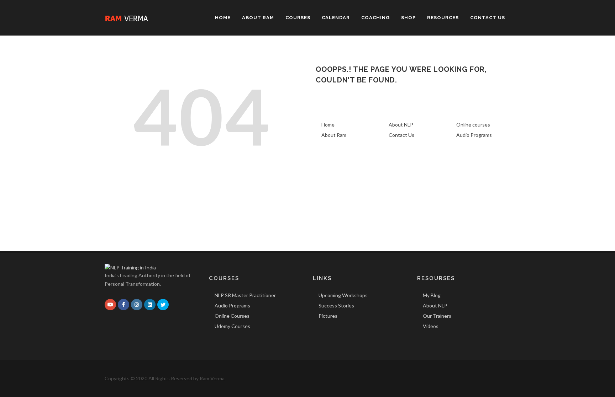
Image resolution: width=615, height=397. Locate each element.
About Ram (333, 135)
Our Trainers (437, 316)
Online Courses (232, 316)
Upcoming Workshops (343, 295)
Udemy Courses (232, 326)
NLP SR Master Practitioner (245, 295)
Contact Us (401, 135)
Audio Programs (474, 135)
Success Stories (336, 305)
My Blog (432, 295)
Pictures (328, 316)
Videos (430, 326)
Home (328, 125)
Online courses (473, 125)
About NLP (401, 125)
